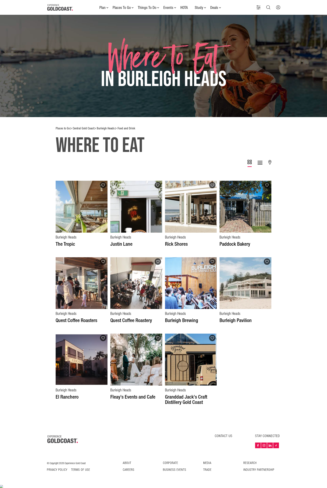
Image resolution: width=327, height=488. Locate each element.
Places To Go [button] (122, 7)
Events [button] (168, 7)
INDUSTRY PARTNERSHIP (258, 470)
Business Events (174, 470)
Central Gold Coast (83, 128)
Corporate (170, 463)
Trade (207, 470)
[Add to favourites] (103, 185)
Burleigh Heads (106, 128)
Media (207, 463)
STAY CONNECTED (267, 436)
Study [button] (199, 7)
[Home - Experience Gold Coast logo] (60, 7)
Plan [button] (102, 7)
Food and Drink (126, 128)
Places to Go (63, 128)
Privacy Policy (57, 470)
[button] (258, 7)
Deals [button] (214, 7)
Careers (128, 470)
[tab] (250, 163)
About (127, 463)
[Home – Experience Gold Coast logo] (63, 439)
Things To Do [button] (147, 7)
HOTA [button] (184, 7)
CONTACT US (223, 436)
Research (250, 463)
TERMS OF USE (80, 470)
